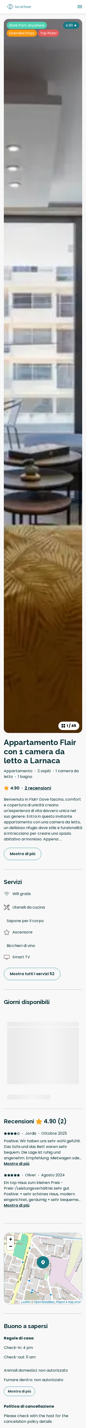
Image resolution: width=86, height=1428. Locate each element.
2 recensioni (38, 788)
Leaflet (25, 1302)
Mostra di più (16, 1163)
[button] (49, 1274)
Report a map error (68, 1302)
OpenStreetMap (44, 1302)
